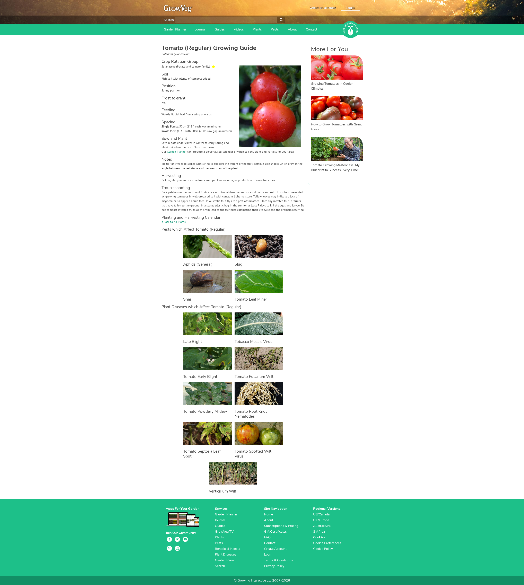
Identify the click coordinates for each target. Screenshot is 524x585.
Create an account (323, 8)
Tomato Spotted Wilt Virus (253, 454)
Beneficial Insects (227, 549)
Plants (257, 29)
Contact (311, 29)
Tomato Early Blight (200, 376)
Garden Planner (175, 29)
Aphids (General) (197, 264)
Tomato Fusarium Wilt (254, 376)
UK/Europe (321, 520)
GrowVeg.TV (224, 531)
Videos (239, 29)
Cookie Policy (323, 549)
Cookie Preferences (327, 543)
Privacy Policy (274, 566)
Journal (200, 29)
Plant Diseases (225, 554)
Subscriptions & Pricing (281, 526)
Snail (187, 299)
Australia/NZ (322, 526)
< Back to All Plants (173, 222)
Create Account (275, 549)
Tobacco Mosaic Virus (253, 341)
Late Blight (192, 341)
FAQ (267, 537)
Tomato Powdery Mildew (205, 411)
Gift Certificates (275, 531)
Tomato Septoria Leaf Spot (202, 454)
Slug (238, 264)
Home (268, 514)
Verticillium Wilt (222, 491)
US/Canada (321, 514)
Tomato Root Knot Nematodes (251, 414)
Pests (275, 29)
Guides (220, 29)
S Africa (319, 531)
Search (169, 20)
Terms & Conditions (278, 560)
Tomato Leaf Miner (251, 299)
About (292, 29)
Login (350, 8)
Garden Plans (224, 560)
